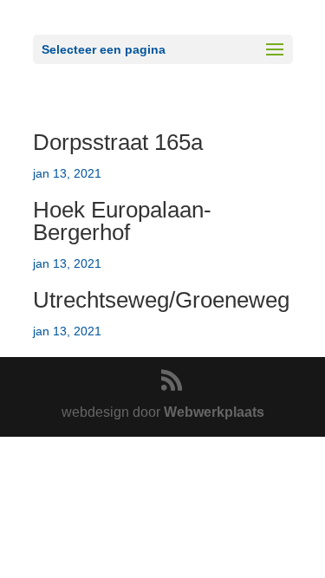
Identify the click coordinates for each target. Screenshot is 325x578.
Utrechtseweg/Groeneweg (161, 300)
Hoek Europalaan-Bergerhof (122, 221)
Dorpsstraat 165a (118, 142)
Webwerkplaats (214, 412)
